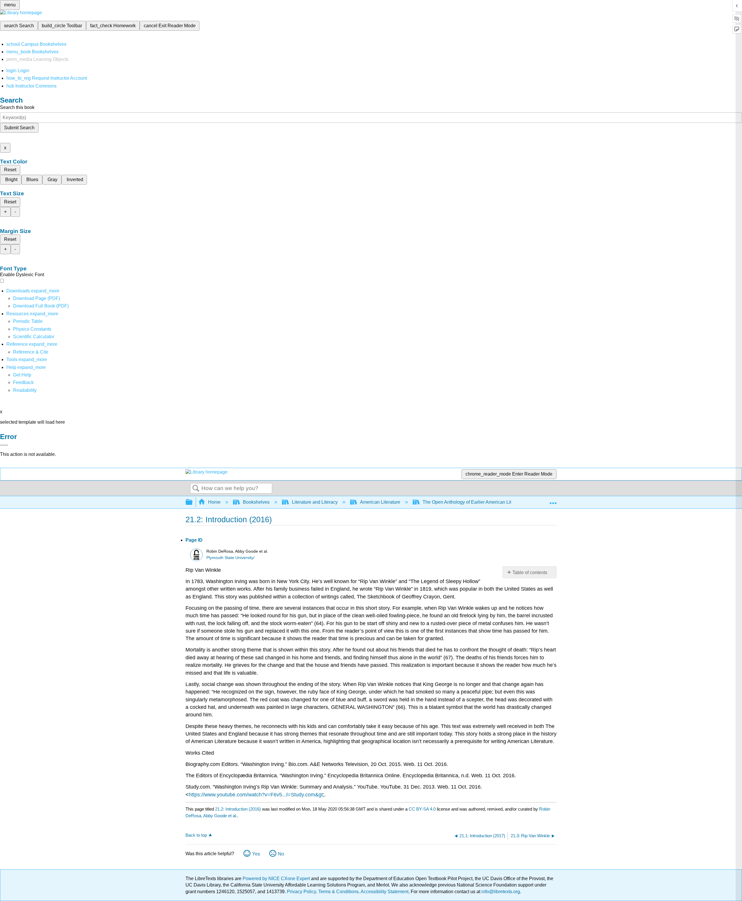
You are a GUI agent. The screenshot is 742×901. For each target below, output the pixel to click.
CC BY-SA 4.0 (422, 809)
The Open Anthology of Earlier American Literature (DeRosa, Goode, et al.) (498, 502)
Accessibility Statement (384, 891)
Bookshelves (256, 502)
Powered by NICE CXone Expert (277, 878)
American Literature (380, 502)
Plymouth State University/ (230, 558)
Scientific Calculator (33, 336)
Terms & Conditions (338, 891)
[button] (23, 382)
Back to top (196, 835)
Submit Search (19, 127)
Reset (10, 169)
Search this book (17, 107)
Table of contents (529, 572)
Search (196, 489)
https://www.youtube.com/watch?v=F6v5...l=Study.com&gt (256, 795)
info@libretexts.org (500, 891)
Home (214, 502)
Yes (256, 853)
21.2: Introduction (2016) (238, 809)
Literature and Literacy (315, 502)
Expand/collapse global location (553, 500)
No (281, 853)
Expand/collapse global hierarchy (192, 502)
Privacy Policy (301, 891)
